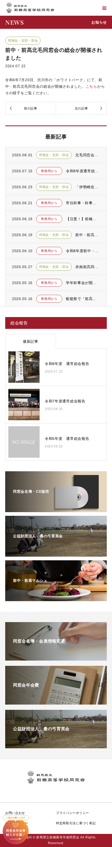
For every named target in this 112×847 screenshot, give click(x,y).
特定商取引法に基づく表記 (76, 823)
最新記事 (30, 341)
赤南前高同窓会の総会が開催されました (87, 267)
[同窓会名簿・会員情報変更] (56, 658)
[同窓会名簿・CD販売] (56, 509)
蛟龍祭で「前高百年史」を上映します (83, 299)
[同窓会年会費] (56, 702)
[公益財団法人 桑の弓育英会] (56, 553)
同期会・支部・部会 (23, 40)
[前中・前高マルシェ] (56, 598)
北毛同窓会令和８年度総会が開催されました (87, 155)
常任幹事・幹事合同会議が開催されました (83, 203)
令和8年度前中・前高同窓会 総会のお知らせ (83, 251)
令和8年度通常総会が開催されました (83, 171)
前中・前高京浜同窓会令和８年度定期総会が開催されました (87, 235)
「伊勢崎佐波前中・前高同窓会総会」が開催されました (87, 187)
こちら (91, 86)
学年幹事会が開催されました (83, 283)
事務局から (49, 171)
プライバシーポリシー (72, 813)
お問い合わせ (15, 813)
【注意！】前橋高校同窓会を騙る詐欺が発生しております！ (83, 219)
